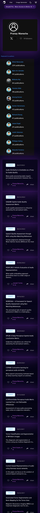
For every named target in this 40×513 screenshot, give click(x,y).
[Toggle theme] (30, 2)
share (32, 184)
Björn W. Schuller (18, 71)
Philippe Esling (17, 141)
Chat (10, 2)
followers (28, 38)
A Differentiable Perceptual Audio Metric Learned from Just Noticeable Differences (20, 402)
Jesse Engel (16, 123)
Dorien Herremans (18, 106)
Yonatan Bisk (16, 88)
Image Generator (21, 2)
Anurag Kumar (17, 97)
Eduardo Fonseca (18, 150)
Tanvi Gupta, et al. (17, 448)
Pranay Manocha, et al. (18, 184)
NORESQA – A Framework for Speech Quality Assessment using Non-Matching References (19, 303)
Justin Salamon (17, 132)
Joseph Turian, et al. (18, 284)
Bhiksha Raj (16, 79)
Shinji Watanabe (17, 62)
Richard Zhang (17, 115)
